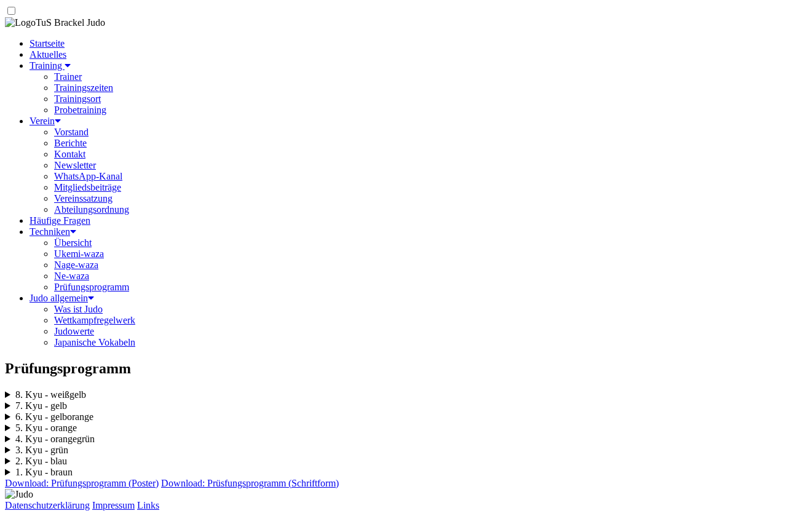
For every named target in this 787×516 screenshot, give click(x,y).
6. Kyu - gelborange (54, 416)
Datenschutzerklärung (47, 505)
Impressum (113, 505)
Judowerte (74, 331)
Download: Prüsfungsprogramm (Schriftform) (250, 483)
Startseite (47, 43)
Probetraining (80, 110)
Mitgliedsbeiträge (87, 187)
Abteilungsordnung (91, 209)
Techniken (50, 231)
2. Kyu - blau (41, 461)
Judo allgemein (59, 298)
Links (148, 505)
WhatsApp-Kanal (88, 176)
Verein (42, 121)
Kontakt (69, 154)
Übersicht (73, 242)
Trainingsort (77, 98)
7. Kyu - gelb (41, 405)
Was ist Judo (78, 309)
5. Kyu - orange (46, 428)
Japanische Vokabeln (94, 342)
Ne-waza (71, 276)
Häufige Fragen (60, 220)
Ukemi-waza (79, 253)
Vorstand (71, 132)
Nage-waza (76, 265)
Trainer (68, 76)
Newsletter (75, 165)
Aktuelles (48, 54)
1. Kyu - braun (44, 472)
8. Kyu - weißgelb (50, 394)
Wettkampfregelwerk (94, 320)
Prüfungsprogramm (91, 287)
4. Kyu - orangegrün (55, 439)
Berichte (70, 143)
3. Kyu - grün (41, 450)
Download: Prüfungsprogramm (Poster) (82, 483)
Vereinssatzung (83, 198)
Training (47, 65)
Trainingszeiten (83, 87)
